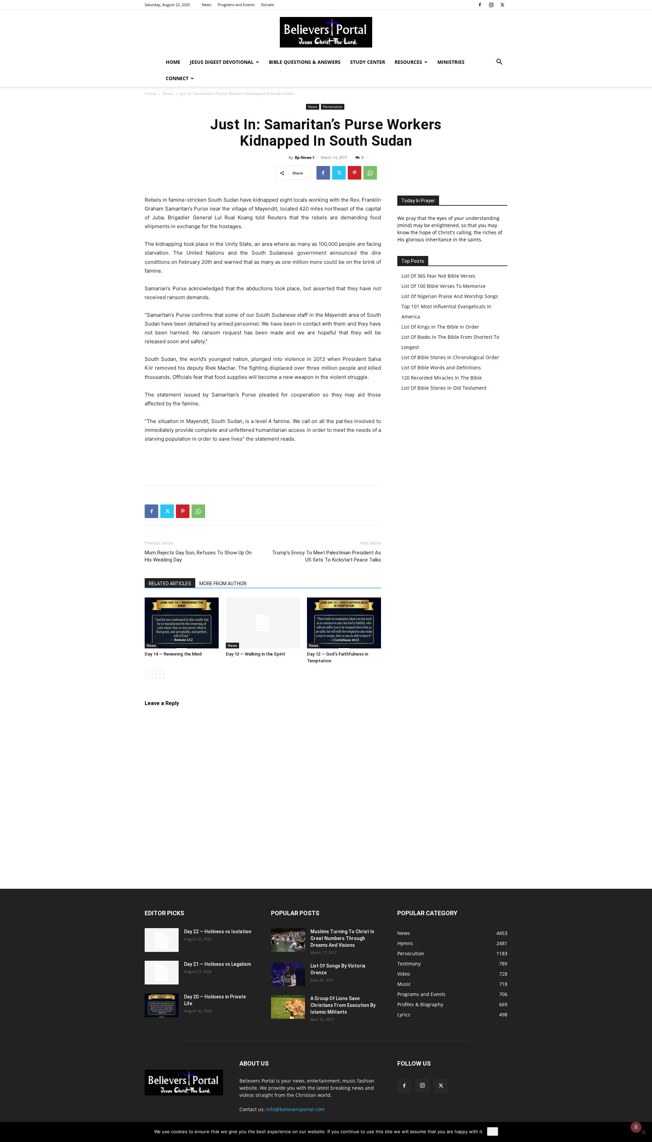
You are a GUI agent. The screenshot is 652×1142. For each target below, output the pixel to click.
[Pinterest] (354, 173)
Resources (408, 62)
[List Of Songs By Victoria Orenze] (288, 974)
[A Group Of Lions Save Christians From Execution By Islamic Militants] (288, 1007)
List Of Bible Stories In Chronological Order (450, 357)
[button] (499, 62)
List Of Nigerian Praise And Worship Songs (449, 296)
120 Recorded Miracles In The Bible (441, 377)
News (206, 4)
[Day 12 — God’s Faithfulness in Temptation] (344, 622)
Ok (492, 1131)
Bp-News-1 (304, 157)
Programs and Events (236, 4)
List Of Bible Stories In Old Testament (444, 388)
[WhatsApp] (370, 173)
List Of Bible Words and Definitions (441, 367)
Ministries (451, 62)
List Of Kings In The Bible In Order (440, 327)
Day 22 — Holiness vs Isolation (217, 931)
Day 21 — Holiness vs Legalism (217, 964)
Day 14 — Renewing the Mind (173, 654)
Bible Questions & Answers (305, 62)
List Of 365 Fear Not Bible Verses (438, 276)
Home (173, 62)
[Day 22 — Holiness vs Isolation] (162, 940)
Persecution (332, 106)
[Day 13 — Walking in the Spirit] (263, 622)
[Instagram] (491, 5)
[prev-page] (149, 674)
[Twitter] (502, 5)
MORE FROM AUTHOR (223, 583)
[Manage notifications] (636, 1127)
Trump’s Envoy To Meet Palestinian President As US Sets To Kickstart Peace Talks (326, 556)
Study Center (367, 62)
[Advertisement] (262, 462)
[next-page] (160, 674)
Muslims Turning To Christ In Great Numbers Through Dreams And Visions (342, 938)
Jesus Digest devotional (222, 62)
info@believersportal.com (295, 1109)
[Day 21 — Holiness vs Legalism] (162, 972)
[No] (643, 1132)
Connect (177, 78)
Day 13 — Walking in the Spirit (255, 654)
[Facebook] (480, 5)
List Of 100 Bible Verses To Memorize (443, 286)
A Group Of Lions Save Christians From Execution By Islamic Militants (343, 1005)
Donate (267, 4)
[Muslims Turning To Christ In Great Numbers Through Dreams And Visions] (288, 940)
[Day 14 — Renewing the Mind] (182, 622)
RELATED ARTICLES (170, 583)
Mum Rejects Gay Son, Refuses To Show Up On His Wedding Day (198, 556)
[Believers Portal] (326, 32)
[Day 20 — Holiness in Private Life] (162, 1005)
